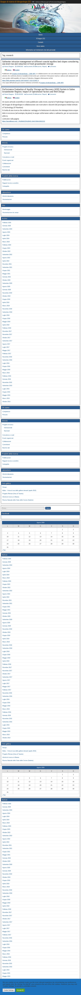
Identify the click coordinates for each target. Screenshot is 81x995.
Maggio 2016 (6, 369)
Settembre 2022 (7, 254)
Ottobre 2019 (6, 296)
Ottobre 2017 (6, 337)
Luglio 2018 (5, 315)
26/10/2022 (19, 94)
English (47, 8)
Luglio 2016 (5, 363)
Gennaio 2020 (6, 289)
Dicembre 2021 (7, 264)
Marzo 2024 (6, 242)
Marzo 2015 (6, 398)
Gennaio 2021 (6, 277)
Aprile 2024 (5, 238)
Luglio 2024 (5, 235)
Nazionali (7, 153)
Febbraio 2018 (6, 328)
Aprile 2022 (5, 261)
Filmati (4, 487)
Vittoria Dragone (9, 66)
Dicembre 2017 (7, 331)
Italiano (37, 8)
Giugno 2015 (6, 392)
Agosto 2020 (6, 286)
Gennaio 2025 (6, 226)
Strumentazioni (7, 199)
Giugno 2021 (6, 270)
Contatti (40, 42)
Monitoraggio (6, 209)
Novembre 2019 (7, 293)
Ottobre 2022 (6, 251)
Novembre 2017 (7, 334)
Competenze (6, 133)
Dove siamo (40, 46)
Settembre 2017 (7, 341)
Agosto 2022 (6, 257)
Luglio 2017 (5, 347)
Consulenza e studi (8, 157)
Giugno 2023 (6, 248)
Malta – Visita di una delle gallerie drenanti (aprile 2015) (19, 490)
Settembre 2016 (7, 360)
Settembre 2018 (7, 312)
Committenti (6, 166)
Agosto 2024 (6, 232)
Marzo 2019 (6, 305)
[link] (24, 74)
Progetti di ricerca (7, 147)
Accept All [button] (20, 990)
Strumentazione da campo (10, 212)
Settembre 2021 (7, 267)
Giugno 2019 (6, 299)
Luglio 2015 (5, 389)
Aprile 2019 (5, 302)
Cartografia (5, 186)
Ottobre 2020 (6, 280)
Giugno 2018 (6, 318)
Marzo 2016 (6, 373)
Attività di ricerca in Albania (10, 497)
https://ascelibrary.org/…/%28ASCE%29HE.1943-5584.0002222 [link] (23, 121)
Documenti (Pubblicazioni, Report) (36, 66)
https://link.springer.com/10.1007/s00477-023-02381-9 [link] (20, 80)
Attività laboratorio (8, 196)
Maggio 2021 (6, 274)
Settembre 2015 (7, 385)
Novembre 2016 (7, 357)
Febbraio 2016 (6, 376)
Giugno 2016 (6, 366)
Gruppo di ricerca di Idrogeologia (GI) (15, 1)
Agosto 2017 (6, 344)
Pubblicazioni (6, 180)
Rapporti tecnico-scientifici (10, 183)
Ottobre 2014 (6, 401)
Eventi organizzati (7, 160)
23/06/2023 (19, 66)
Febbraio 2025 (6, 222)
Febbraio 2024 (6, 245)
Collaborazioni (6, 163)
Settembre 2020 (7, 283)
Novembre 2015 (7, 382)
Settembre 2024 (7, 229)
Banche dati (6, 170)
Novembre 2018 (7, 309)
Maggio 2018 (6, 321)
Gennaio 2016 (6, 379)
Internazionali (8, 150)
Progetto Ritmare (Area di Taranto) (12, 493)
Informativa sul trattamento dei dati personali (40, 50)
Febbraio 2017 (6, 353)
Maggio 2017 (6, 350)
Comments (52, 66)
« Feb (3, 550)
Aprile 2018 (5, 325)
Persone (4, 137)
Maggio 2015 (6, 395)
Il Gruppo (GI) (40, 39)
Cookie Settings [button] (9, 990)
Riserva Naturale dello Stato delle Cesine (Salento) (17, 500)
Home (40, 35)
